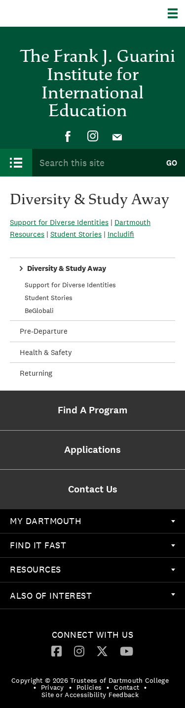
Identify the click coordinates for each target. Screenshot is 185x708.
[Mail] (117, 136)
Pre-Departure (44, 331)
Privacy (52, 687)
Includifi (121, 234)
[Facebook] (68, 136)
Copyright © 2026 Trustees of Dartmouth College (90, 680)
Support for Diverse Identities (70, 284)
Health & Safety (46, 352)
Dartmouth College (58, 13)
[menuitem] (68, 136)
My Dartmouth (45, 521)
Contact (126, 687)
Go (171, 163)
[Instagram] (92, 136)
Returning (36, 373)
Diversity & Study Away (66, 268)
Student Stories (49, 297)
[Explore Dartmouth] (176, 13)
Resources (35, 569)
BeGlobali (39, 310)
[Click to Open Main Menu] (16, 163)
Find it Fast (38, 545)
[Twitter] (102, 651)
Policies (89, 687)
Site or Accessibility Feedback (90, 694)
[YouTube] (126, 651)
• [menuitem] (35, 687)
